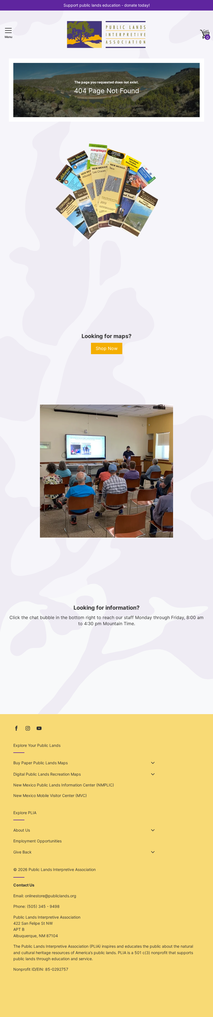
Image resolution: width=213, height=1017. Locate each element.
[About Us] (153, 830)
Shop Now (107, 348)
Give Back (22, 852)
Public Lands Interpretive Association (62, 869)
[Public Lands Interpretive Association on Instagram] (28, 728)
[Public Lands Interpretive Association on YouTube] (39, 728)
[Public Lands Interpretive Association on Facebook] (16, 728)
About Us (21, 830)
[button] (204, 34)
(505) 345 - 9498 (43, 906)
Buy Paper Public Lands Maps (40, 762)
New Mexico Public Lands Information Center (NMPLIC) (63, 785)
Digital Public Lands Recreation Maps (47, 774)
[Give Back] (153, 852)
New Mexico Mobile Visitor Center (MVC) (50, 795)
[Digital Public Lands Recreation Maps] (153, 774)
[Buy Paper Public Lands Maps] (153, 762)
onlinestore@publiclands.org (50, 895)
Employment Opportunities (37, 841)
